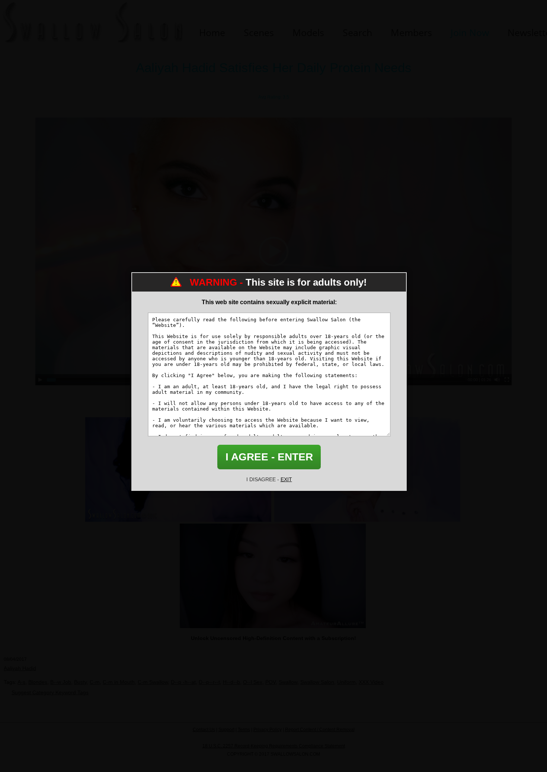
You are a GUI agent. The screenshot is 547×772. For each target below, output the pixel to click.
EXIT (286, 479)
